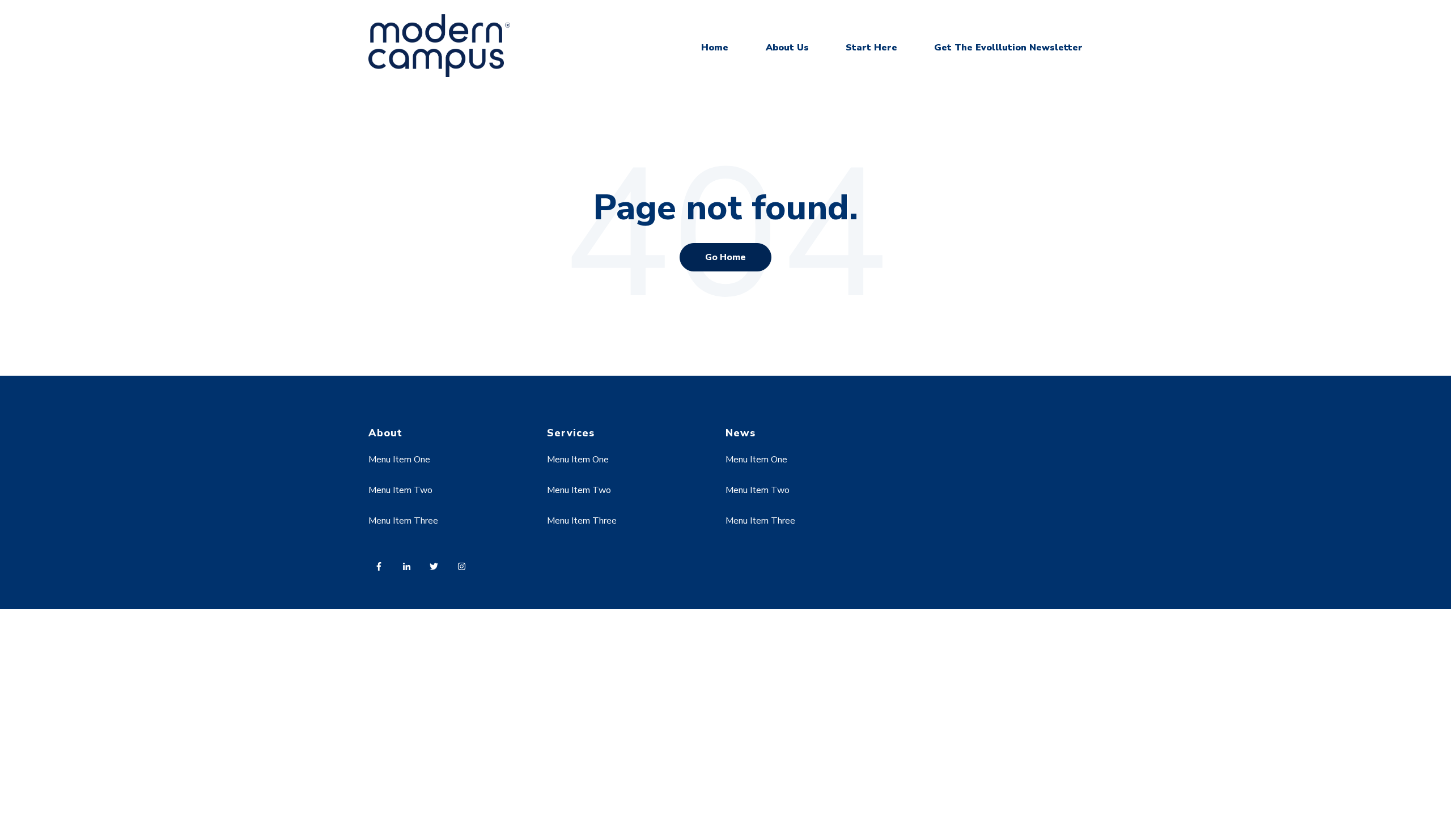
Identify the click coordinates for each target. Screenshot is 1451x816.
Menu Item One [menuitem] (399, 459)
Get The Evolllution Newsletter (1008, 47)
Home (714, 47)
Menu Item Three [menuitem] (403, 521)
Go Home (725, 257)
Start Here (871, 47)
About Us (787, 47)
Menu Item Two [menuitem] (400, 490)
